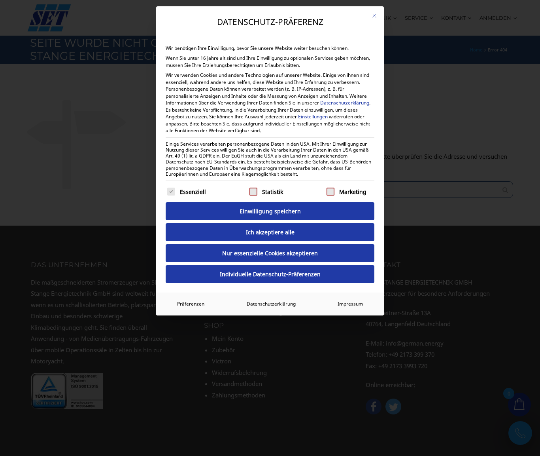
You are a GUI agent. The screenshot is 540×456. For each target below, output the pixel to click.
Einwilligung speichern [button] (270, 211)
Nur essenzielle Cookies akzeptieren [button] (270, 253)
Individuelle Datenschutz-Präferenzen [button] (270, 274)
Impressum (350, 303)
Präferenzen (190, 303)
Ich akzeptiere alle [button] (270, 232)
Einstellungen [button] (313, 116)
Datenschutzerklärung (344, 102)
